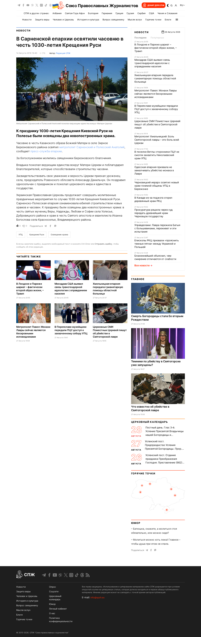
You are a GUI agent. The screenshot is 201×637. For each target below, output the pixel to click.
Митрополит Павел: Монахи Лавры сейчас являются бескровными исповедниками (155, 93)
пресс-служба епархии (46, 151)
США (151, 13)
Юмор (135, 523)
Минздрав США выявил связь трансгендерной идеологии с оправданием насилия (152, 63)
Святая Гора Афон (75, 13)
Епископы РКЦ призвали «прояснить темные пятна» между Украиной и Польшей (156, 243)
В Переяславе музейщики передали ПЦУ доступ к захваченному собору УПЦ (71, 330)
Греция (119, 13)
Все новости (142, 265)
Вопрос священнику (113, 19)
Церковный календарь (149, 421)
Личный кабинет (58, 608)
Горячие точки (153, 19)
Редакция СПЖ (63, 53)
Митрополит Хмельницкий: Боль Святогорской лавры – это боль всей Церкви (156, 139)
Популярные (157, 37)
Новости (27, 19)
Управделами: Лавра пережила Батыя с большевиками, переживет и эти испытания (157, 228)
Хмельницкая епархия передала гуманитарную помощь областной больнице (155, 78)
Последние (140, 37)
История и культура (88, 19)
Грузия (130, 13)
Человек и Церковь (63, 19)
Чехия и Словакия (167, 13)
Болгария (93, 13)
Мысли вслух (135, 19)
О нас (52, 613)
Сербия (141, 13)
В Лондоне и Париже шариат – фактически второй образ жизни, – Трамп (155, 48)
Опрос (52, 586)
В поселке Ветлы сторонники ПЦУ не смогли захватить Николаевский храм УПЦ (156, 155)
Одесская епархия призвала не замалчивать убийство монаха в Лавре (154, 170)
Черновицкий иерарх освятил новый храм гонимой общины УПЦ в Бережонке (156, 185)
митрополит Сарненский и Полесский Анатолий (91, 147)
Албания (57, 13)
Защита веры (42, 19)
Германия (107, 13)
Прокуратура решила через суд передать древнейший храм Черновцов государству (153, 213)
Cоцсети (54, 591)
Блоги (168, 19)
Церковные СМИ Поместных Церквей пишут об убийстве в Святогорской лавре (157, 124)
